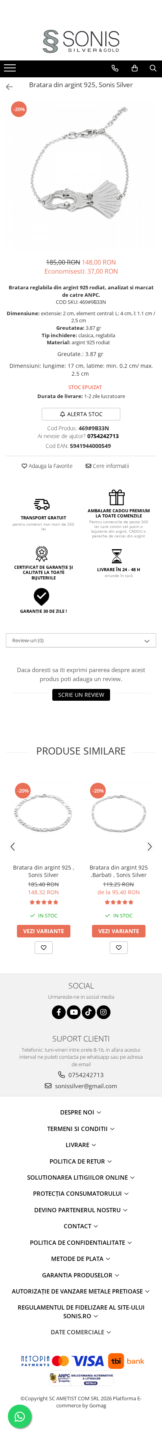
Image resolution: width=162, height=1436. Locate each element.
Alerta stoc (85, 414)
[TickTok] (89, 1012)
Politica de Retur (78, 1161)
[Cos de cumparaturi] (134, 68)
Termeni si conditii (78, 1129)
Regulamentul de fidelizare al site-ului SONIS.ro (81, 1311)
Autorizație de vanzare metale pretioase (78, 1291)
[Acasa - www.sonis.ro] (81, 41)
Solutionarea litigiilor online (78, 1177)
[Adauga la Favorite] (44, 947)
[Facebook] (59, 1012)
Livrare (78, 1145)
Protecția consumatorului (78, 1193)
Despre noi (78, 1112)
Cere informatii (110, 466)
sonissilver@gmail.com (85, 1086)
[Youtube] (74, 1012)
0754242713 (85, 1075)
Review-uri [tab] (28, 640)
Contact (78, 1226)
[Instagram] (103, 1012)
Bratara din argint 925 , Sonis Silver (43, 871)
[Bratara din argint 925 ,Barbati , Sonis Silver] (118, 815)
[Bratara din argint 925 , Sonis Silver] (43, 815)
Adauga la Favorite (50, 466)
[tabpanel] (81, 175)
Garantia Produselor (78, 1275)
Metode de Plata (78, 1258)
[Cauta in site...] (153, 68)
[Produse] (11, 70)
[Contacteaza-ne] (115, 68)
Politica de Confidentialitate (78, 1242)
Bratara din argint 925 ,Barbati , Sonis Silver (119, 871)
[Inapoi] (6, 87)
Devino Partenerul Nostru (78, 1210)
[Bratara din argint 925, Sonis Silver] (81, 175)
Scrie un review (81, 694)
